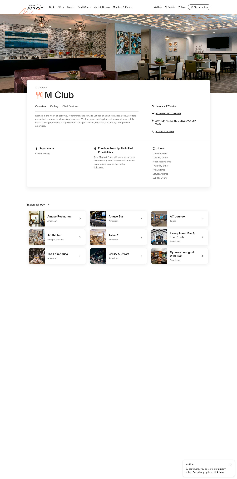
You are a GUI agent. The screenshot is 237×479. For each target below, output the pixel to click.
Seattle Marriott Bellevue (168, 113)
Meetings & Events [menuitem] (122, 7)
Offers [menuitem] (61, 7)
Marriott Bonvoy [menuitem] (102, 7)
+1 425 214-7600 (165, 131)
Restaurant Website (166, 105)
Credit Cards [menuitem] (84, 7)
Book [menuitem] (51, 7)
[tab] (40, 107)
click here (219, 472)
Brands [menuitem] (70, 7)
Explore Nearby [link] (36, 204)
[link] (157, 7)
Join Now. (109, 167)
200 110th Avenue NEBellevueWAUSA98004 (175, 123)
